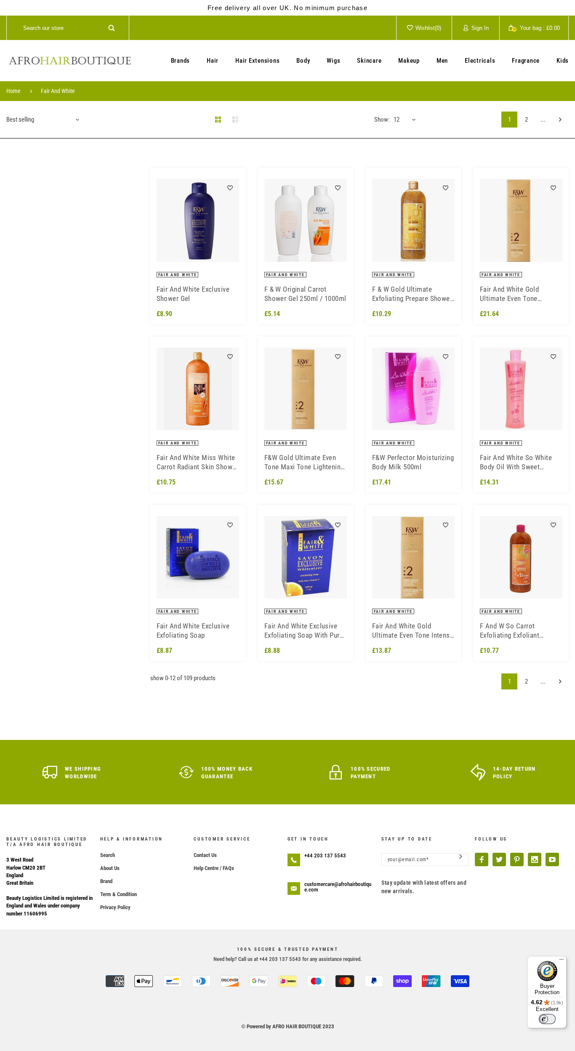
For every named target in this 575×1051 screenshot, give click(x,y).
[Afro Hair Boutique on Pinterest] (517, 859)
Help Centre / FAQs (214, 868)
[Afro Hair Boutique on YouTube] (552, 859)
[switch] (547, 1019)
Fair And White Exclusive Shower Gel (193, 294)
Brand (106, 881)
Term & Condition (118, 894)
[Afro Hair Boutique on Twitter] (499, 859)
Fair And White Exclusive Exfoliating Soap (193, 630)
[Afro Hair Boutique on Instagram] (534, 859)
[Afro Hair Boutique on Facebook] (481, 859)
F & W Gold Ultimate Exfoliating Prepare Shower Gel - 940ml (412, 294)
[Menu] (561, 961)
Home (13, 91)
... (543, 119)
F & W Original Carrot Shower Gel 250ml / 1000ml (305, 294)
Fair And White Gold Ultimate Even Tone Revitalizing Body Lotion (516, 294)
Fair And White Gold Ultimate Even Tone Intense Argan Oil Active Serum (413, 631)
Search (107, 855)
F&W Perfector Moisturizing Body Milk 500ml (413, 462)
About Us (110, 868)
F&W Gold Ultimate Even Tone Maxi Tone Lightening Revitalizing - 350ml (304, 462)
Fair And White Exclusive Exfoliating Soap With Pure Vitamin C (303, 631)
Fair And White (58, 91)
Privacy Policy (115, 907)
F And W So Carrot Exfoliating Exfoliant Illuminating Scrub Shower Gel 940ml (519, 631)
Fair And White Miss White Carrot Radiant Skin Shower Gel (198, 462)
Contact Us (205, 855)
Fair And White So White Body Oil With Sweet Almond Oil (516, 462)
